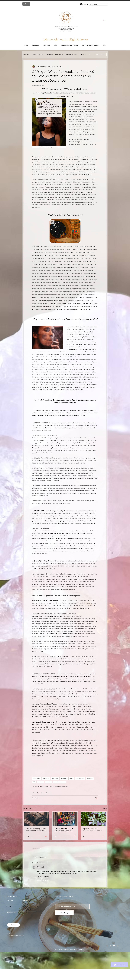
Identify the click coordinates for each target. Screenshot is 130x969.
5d (34, 782)
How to (71, 778)
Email (8, 906)
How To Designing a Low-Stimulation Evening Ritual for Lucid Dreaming (36, 830)
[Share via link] (46, 792)
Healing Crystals (38, 54)
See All (105, 808)
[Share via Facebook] (33, 792)
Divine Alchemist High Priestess (65, 39)
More (82, 54)
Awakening (46, 778)
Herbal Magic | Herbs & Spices (40, 786)
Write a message (11, 912)
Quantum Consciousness (55, 54)
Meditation (90, 778)
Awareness (64, 778)
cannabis (48, 782)
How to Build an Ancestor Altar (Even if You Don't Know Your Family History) (65, 830)
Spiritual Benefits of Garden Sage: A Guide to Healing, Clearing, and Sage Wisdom (92, 830)
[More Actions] (97, 867)
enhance (62, 782)
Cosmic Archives (71, 54)
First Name (10, 900)
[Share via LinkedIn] (42, 792)
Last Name (25, 900)
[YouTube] (114, 946)
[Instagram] (117, 946)
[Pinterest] (107, 946)
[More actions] (97, 67)
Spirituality (55, 778)
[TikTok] (111, 946)
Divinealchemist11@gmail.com (15, 935)
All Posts (26, 54)
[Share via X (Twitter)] (37, 792)
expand (55, 782)
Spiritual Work (65, 786)
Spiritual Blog (36, 778)
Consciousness (80, 778)
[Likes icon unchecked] (38, 877)
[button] (104, 20)
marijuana (40, 782)
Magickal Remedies (55, 786)
